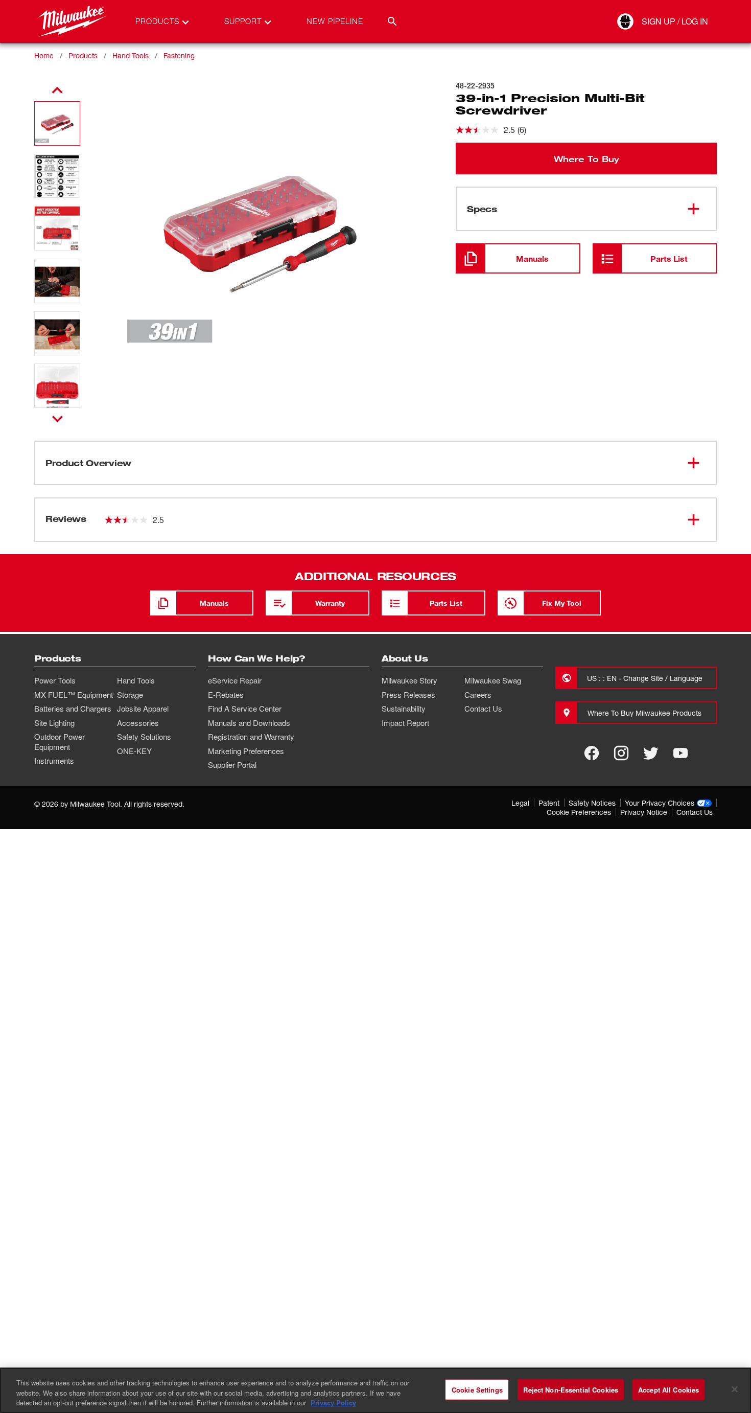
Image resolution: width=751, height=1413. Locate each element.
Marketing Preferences (246, 751)
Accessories (138, 723)
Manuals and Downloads (249, 723)
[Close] (734, 1389)
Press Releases (408, 695)
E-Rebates (226, 695)
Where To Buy (586, 158)
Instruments (54, 761)
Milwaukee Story (409, 680)
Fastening (179, 55)
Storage (130, 695)
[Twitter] (651, 753)
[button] (57, 123)
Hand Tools (130, 55)
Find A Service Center (244, 708)
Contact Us (483, 708)
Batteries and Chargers (72, 708)
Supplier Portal (232, 765)
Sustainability (404, 708)
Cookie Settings (477, 1389)
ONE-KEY (134, 751)
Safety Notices (592, 803)
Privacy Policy (333, 1402)
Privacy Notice (643, 812)
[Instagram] (621, 753)
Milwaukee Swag (492, 680)
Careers (477, 695)
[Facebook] (591, 753)
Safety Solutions (144, 737)
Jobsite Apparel (143, 708)
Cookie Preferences (579, 812)
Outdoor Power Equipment (59, 742)
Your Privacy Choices (659, 803)
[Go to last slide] (57, 90)
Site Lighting (54, 723)
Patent (548, 803)
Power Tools (55, 680)
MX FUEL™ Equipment (73, 695)
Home (44, 55)
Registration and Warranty (251, 737)
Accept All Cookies (668, 1389)
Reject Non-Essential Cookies (570, 1389)
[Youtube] (680, 753)
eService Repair (235, 680)
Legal (520, 803)
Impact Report (405, 723)
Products (83, 55)
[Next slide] (57, 418)
